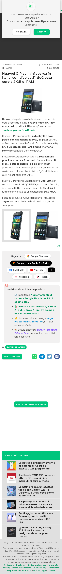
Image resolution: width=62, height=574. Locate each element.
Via (58, 245)
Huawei (8, 68)
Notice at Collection (21, 568)
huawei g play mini (15, 347)
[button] (16, 225)
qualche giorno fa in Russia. (19, 130)
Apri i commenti (12, 357)
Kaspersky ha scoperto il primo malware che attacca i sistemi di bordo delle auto (35, 504)
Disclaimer (21, 565)
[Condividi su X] (49, 356)
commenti (54, 68)
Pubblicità (26, 570)
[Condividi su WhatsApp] (34, 356)
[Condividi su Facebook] (57, 356)
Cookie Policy (39, 568)
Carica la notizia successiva (31, 404)
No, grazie (21, 32)
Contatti (51, 570)
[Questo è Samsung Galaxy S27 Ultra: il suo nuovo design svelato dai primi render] (11, 531)
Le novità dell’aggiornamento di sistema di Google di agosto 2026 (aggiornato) (36, 465)
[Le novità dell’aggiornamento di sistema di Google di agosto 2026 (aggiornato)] (11, 465)
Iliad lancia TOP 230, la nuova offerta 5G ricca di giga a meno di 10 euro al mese (36, 478)
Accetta (41, 32)
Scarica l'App (39, 570)
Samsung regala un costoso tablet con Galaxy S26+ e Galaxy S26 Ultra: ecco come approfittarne (36, 491)
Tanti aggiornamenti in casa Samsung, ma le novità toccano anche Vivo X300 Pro (35, 517)
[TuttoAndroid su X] (51, 269)
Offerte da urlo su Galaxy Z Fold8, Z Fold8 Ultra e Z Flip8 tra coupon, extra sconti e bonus (35, 310)
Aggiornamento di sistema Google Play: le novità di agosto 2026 (33, 298)
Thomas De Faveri (13, 65)
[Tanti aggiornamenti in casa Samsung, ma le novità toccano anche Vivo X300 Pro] (11, 517)
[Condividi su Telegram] (42, 356)
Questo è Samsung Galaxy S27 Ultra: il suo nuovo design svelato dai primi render (34, 532)
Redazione (9, 565)
